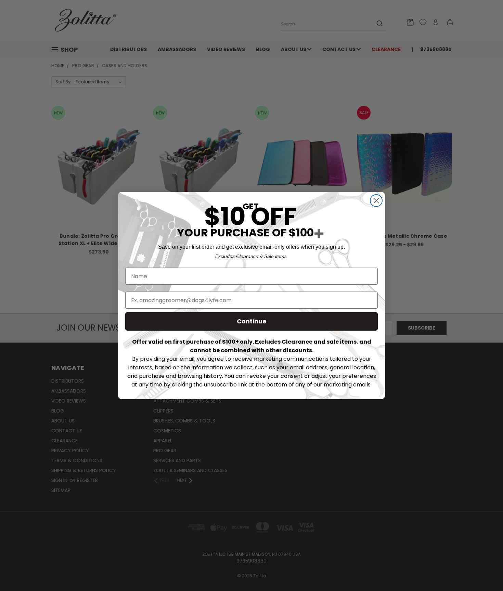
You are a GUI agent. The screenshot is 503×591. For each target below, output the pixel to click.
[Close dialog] (376, 201)
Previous (485, 569)
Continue (252, 321)
